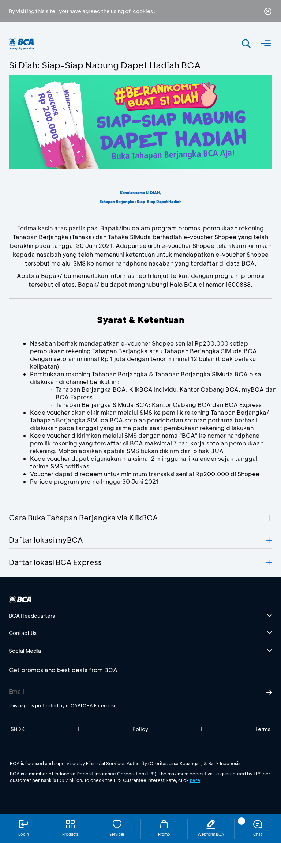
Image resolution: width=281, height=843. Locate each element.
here (195, 780)
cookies (143, 11)
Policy (140, 729)
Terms (262, 729)
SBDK (18, 729)
